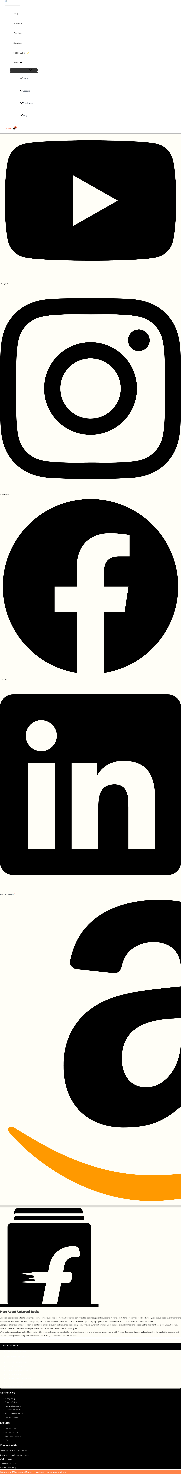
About (16, 63)
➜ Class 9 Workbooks (15, 1351)
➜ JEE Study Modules (14, 1366)
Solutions (18, 43)
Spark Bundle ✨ (22, 53)
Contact (26, 79)
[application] (21, 63)
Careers (26, 91)
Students (18, 23)
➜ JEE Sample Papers (14, 1382)
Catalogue (28, 103)
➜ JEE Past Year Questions (17, 1378)
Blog (25, 115)
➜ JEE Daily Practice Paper (17, 1370)
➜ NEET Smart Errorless (16, 1357)
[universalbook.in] (12, 5)
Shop (16, 13)
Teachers (18, 33)
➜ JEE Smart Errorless (15, 1362)
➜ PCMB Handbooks (14, 1386)
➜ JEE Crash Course (14, 1374)
